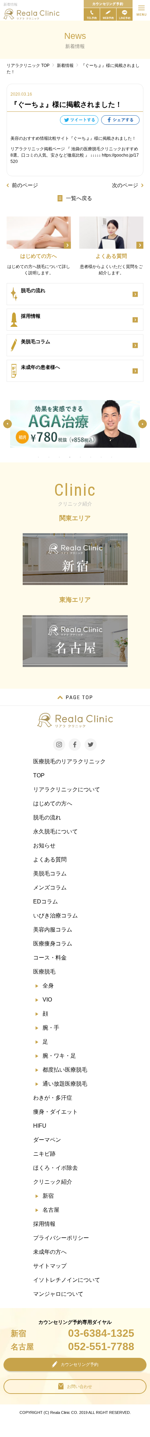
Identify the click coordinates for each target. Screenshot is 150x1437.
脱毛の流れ (47, 817)
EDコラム (45, 902)
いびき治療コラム (55, 916)
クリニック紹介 (52, 1182)
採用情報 (44, 1224)
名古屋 (51, 1210)
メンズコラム (50, 888)
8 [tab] (111, 457)
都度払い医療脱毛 (65, 1070)
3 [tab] (59, 457)
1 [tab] (38, 457)
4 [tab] (69, 457)
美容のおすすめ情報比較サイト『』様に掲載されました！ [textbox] (73, 138)
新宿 (48, 1196)
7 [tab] (101, 457)
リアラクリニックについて (66, 789)
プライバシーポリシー (61, 1238)
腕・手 (51, 1028)
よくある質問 (50, 859)
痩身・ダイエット (55, 1112)
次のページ (125, 185)
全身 (48, 986)
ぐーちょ (81, 138)
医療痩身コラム (52, 944)
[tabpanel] (75, 424)
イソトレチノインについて (66, 1280)
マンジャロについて (58, 1294)
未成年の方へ (50, 1252)
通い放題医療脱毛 (65, 1084)
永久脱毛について (55, 831)
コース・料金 (50, 958)
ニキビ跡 (44, 1154)
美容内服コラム (52, 930)
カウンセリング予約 (79, 1364)
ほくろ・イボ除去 (55, 1168)
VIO (47, 1000)
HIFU (39, 1126)
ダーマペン (47, 1140)
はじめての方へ (52, 803)
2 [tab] (48, 457)
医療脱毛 (44, 972)
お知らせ (44, 845)
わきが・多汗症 (52, 1098)
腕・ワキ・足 (59, 1056)
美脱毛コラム (50, 873)
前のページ (25, 185)
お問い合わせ (79, 1386)
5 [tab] (80, 457)
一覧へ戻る (79, 198)
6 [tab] (90, 457)
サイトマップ (50, 1266)
